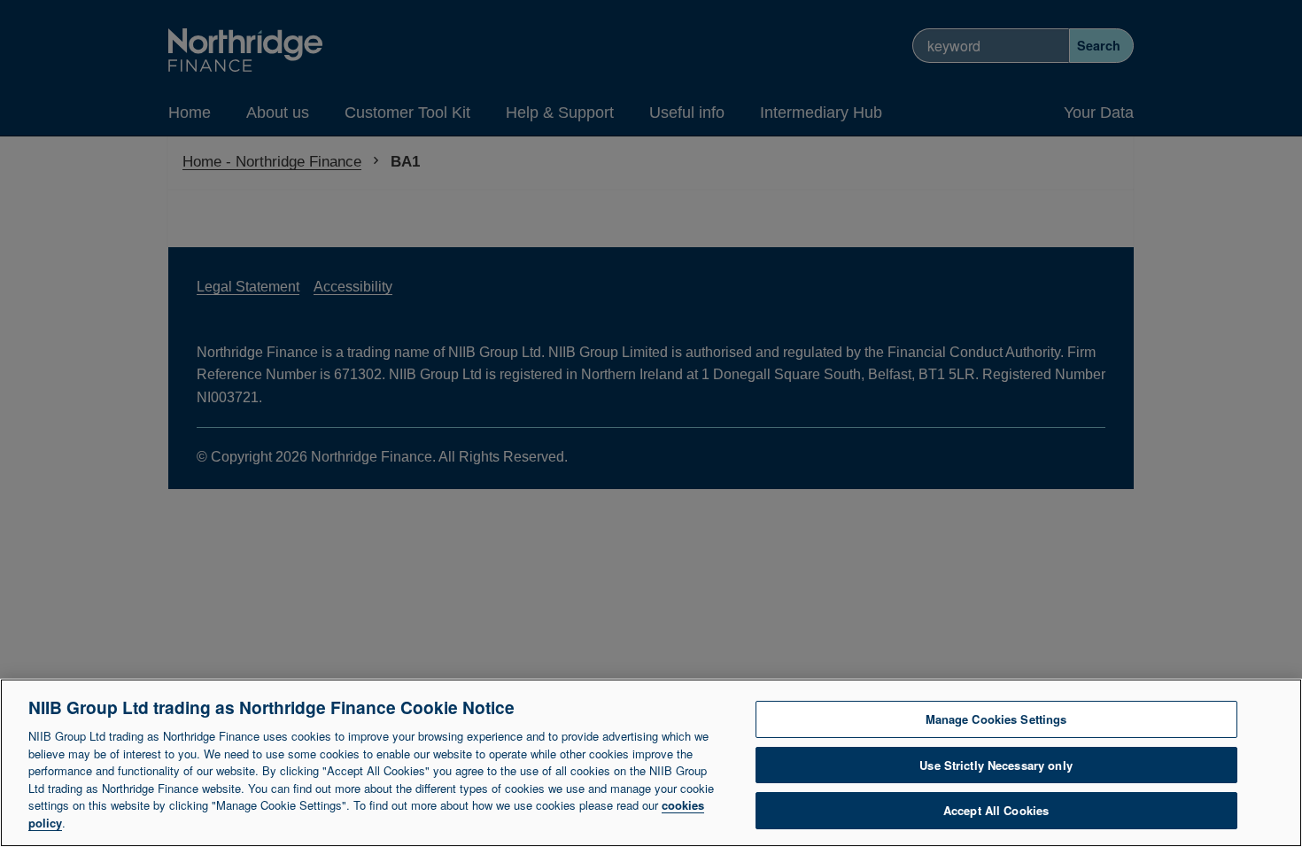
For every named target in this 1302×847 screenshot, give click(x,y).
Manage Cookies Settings (996, 719)
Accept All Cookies (996, 810)
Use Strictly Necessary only (996, 765)
